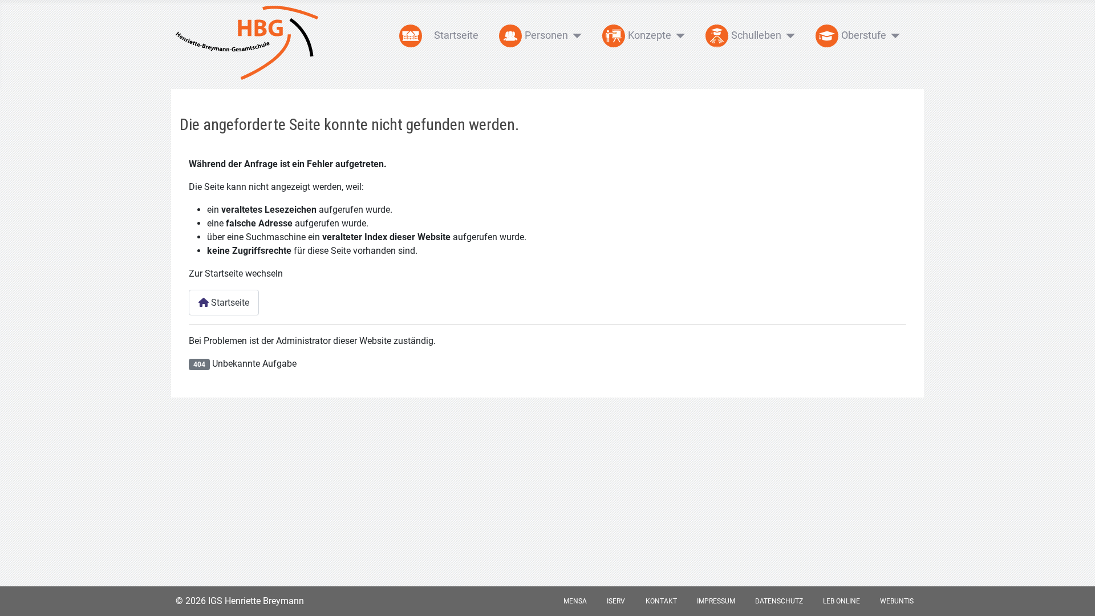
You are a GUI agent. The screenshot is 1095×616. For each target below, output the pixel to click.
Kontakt (661, 601)
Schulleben (756, 34)
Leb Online (841, 601)
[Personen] (575, 36)
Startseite (456, 34)
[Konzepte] (678, 36)
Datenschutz (779, 601)
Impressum (716, 601)
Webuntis (897, 601)
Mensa (575, 601)
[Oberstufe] (893, 36)
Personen (546, 34)
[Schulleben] (788, 36)
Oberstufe (863, 34)
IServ (616, 601)
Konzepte (649, 34)
